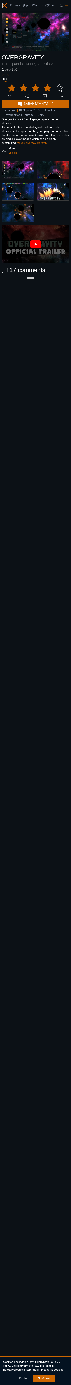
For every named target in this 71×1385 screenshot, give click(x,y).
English (13, 152)
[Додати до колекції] (45, 96)
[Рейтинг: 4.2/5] (35, 88)
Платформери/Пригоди (18, 114)
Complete (50, 110)
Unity (41, 114)
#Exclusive (24, 142)
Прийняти (44, 1378)
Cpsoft (7, 69)
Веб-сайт (9, 110)
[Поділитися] (27, 96)
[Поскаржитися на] (62, 96)
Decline (23, 1378)
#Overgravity (39, 142)
